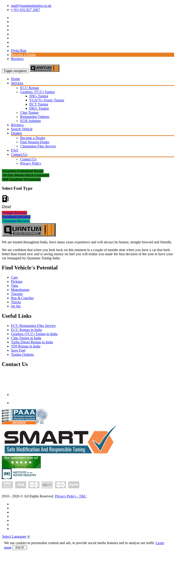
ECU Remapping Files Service (33, 326)
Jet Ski (16, 306)
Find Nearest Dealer (34, 142)
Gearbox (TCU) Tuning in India (34, 334)
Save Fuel (18, 350)
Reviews (17, 59)
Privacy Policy (30, 163)
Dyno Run (18, 50)
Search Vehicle (22, 129)
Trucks (16, 302)
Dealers (16, 133)
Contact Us (19, 154)
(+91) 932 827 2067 (25, 10)
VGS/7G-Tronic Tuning (46, 100)
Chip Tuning (29, 112)
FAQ (14, 150)
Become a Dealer (23, 55)
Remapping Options (34, 117)
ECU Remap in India (26, 330)
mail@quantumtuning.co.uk (31, 6)
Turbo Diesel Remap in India (32, 342)
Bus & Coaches (22, 298)
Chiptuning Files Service (38, 146)
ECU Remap (29, 88)
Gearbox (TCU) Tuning (37, 92)
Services (17, 83)
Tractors (17, 294)
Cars (14, 277)
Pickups (16, 281)
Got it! (20, 547)
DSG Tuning (38, 96)
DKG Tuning (39, 108)
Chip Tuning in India (26, 338)
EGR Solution (30, 121)
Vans (14, 286)
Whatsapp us (20, 403)
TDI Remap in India (25, 346)
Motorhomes (20, 290)
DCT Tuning (38, 104)
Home (15, 79)
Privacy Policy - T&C (71, 496)
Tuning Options (22, 354)
